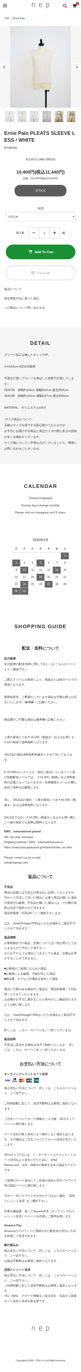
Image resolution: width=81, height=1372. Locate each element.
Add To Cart (43, 251)
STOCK (40, 190)
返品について (13, 289)
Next (77, 67)
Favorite (43, 272)
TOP (6, 18)
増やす (54, 233)
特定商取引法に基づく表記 (21, 298)
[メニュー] (4, 6)
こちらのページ (65, 664)
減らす (34, 233)
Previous (4, 67)
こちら (23, 1030)
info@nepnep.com (16, 862)
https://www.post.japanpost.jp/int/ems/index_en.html (38, 847)
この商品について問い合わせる (24, 307)
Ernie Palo (19, 18)
